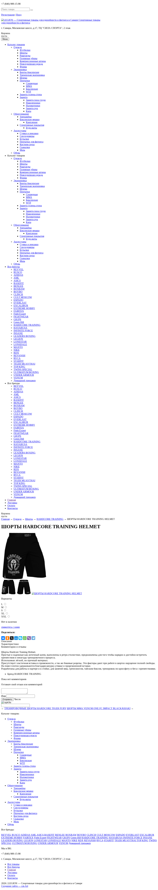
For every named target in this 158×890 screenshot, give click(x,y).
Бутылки (24, 139)
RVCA (17, 358)
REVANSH (19, 355)
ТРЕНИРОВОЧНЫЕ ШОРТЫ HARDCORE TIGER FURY (35, 708)
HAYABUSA (20, 327)
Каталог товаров (16, 44)
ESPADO (18, 300)
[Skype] (20, 638)
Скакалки (25, 147)
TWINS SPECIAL (23, 369)
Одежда (18, 47)
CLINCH (18, 294)
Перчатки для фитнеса (31, 141)
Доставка (12, 502)
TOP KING (19, 366)
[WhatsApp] (25, 638)
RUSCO (18, 272)
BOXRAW (19, 289)
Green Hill (19, 322)
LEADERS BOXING (24, 336)
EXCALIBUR (21, 305)
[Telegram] (33, 638)
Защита (23, 97)
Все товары (13, 864)
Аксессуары (20, 130)
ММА (29, 86)
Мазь (22, 150)
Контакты (12, 508)
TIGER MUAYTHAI (24, 364)
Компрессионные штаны (33, 61)
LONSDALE (20, 344)
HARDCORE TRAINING (27, 325)
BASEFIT (19, 283)
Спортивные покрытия (32, 125)
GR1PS (17, 319)
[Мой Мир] (16, 638)
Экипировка (20, 69)
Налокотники (33, 105)
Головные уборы (28, 58)
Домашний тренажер (25, 380)
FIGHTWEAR (21, 316)
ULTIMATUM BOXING (26, 372)
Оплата (11, 505)
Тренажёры (26, 116)
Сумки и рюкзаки (29, 133)
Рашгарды (25, 55)
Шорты (23, 53)
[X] (12, 638)
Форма (23, 66)
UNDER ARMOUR (24, 375)
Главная (11, 500)
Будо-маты (31, 128)
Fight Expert (20, 314)
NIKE (17, 350)
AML (16, 277)
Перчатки (25, 80)
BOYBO (18, 291)
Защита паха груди (36, 100)
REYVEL (19, 269)
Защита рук (32, 108)
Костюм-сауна (27, 144)
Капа (28, 111)
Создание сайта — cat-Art (14, 886)
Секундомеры (27, 136)
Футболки (25, 50)
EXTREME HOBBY (24, 308)
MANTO (18, 347)
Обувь (17, 152)
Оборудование (21, 114)
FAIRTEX (19, 311)
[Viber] (29, 638)
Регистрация (8, 14)
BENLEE (18, 286)
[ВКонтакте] (3, 638)
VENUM (18, 377)
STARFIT (19, 361)
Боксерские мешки (30, 119)
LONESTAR (20, 341)
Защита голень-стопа (31, 94)
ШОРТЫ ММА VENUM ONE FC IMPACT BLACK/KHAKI (98, 708)
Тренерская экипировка (32, 75)
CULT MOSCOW (23, 297)
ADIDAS (18, 275)
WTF (28, 91)
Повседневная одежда (31, 64)
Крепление (31, 122)
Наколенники (33, 103)
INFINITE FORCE (23, 330)
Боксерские (32, 89)
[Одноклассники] (7, 638)
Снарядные (32, 83)
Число (17, 699)
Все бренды (13, 266)
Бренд (10, 674)
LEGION (18, 339)
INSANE (18, 333)
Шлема (23, 78)
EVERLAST (20, 302)
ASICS (17, 280)
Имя (3, 696)
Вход (18, 14)
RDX (16, 352)
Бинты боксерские (29, 72)
